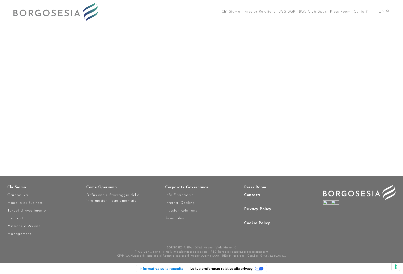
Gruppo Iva (17, 195)
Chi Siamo (230, 12)
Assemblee (174, 218)
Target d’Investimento (26, 211)
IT (373, 12)
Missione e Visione (23, 226)
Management (19, 234)
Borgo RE (15, 218)
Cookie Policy (257, 223)
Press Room (340, 12)
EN (382, 12)
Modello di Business (25, 203)
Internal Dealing (180, 203)
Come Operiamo (101, 187)
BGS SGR (287, 12)
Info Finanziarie (179, 195)
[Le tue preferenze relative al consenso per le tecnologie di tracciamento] (396, 267)
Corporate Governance (186, 187)
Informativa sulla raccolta (161, 268)
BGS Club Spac (313, 12)
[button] (388, 10)
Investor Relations (259, 12)
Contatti (361, 12)
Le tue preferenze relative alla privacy (221, 268)
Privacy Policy (257, 209)
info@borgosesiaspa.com (190, 252)
